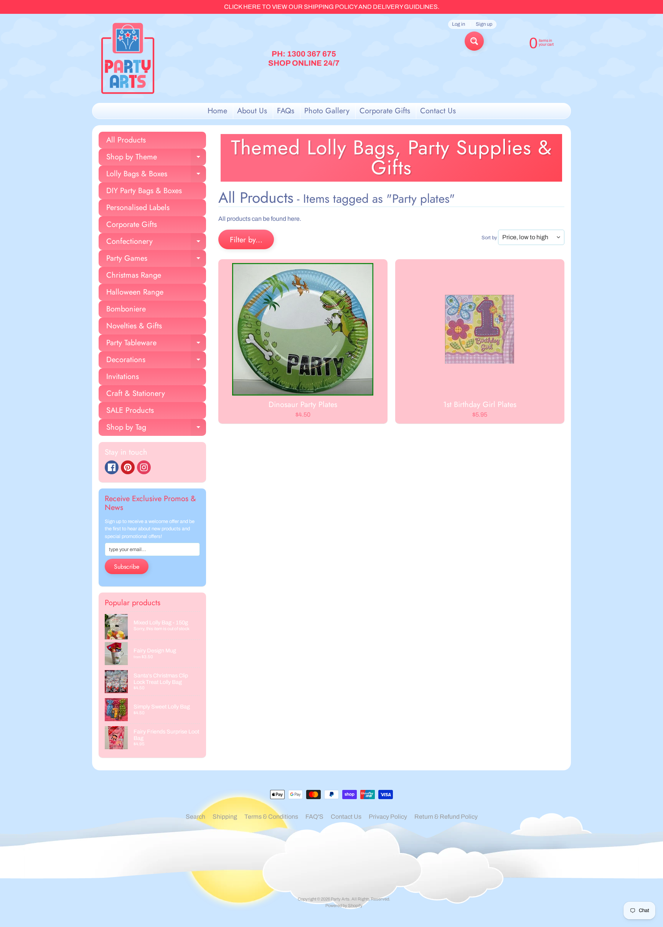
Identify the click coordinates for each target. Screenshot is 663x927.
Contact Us (438, 110)
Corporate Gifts (385, 110)
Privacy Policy (388, 816)
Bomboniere (126, 309)
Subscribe (126, 566)
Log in (458, 24)
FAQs (285, 110)
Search (195, 816)
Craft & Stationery (135, 393)
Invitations (122, 376)
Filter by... (246, 239)
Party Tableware (156, 344)
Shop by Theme (156, 158)
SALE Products (130, 410)
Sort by (489, 237)
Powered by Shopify (344, 905)
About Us (252, 110)
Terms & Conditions (271, 816)
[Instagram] (144, 467)
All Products (126, 140)
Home (217, 110)
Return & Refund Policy (446, 816)
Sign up (484, 24)
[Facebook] (112, 467)
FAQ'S (314, 816)
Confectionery (156, 243)
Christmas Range (133, 275)
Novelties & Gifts (134, 325)
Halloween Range (134, 292)
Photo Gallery (327, 110)
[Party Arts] (127, 58)
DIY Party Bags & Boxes (144, 190)
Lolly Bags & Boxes (156, 175)
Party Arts (340, 899)
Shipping (225, 816)
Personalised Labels (138, 207)
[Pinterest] (128, 467)
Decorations (156, 361)
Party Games (156, 260)
